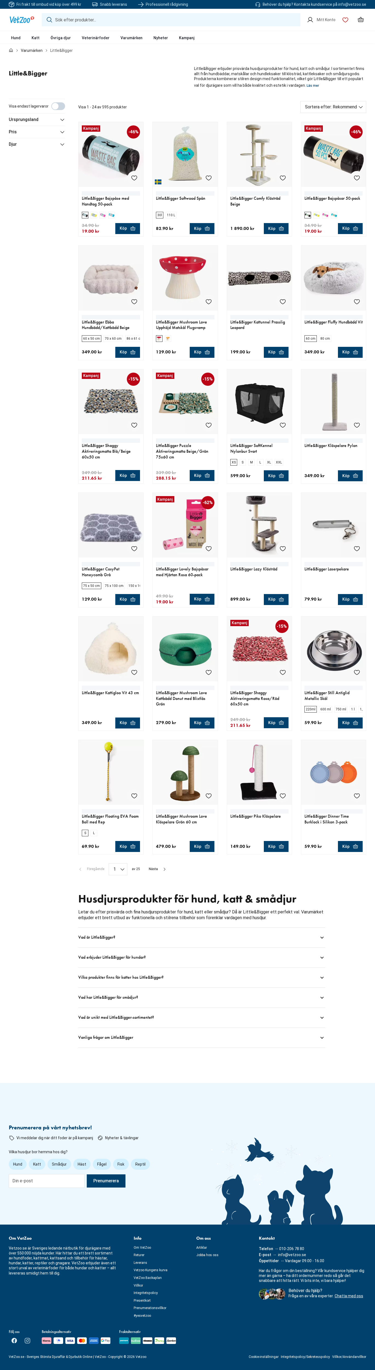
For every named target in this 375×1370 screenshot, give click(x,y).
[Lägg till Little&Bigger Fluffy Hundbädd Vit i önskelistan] (357, 301)
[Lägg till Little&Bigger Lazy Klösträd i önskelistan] (283, 548)
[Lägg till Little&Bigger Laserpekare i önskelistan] (357, 548)
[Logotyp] (22, 19)
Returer (139, 1255)
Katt (36, 38)
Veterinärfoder (96, 38)
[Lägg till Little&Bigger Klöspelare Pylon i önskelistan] (357, 425)
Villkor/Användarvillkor (349, 1357)
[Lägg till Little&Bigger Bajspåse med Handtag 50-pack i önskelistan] (134, 178)
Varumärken (131, 38)
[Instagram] (27, 1340)
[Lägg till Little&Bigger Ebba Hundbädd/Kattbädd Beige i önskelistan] (134, 301)
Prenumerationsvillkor (150, 1308)
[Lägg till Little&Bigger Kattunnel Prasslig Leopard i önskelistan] (283, 301)
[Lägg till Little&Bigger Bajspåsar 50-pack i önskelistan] (357, 178)
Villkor (138, 1285)
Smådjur (59, 1164)
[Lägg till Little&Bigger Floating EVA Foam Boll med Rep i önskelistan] (134, 796)
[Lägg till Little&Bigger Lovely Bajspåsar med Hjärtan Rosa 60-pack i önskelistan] (209, 548)
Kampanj (187, 38)
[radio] (85, 215)
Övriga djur (61, 38)
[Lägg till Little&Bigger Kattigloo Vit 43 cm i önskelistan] (134, 672)
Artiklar (201, 1248)
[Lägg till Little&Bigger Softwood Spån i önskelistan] (209, 178)
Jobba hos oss (207, 1255)
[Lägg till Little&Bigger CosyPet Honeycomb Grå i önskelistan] (134, 548)
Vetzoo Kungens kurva (150, 1270)
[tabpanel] (187, 573)
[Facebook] (14, 1340)
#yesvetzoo (142, 1316)
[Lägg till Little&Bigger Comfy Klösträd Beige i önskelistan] (283, 178)
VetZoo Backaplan (148, 1278)
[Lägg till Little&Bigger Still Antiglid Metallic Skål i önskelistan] (357, 672)
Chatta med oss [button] (349, 1296)
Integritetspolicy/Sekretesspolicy (305, 1357)
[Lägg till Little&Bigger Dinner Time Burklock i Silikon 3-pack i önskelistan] (357, 796)
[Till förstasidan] (11, 50)
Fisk (120, 1164)
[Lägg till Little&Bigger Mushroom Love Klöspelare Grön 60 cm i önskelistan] (209, 796)
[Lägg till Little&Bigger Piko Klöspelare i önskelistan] (283, 796)
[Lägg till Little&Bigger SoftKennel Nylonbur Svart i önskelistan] (283, 425)
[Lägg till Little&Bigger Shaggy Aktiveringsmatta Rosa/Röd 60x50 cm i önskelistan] (283, 672)
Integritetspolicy (146, 1293)
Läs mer (313, 86)
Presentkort (142, 1301)
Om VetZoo (142, 1248)
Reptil (140, 1164)
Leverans (140, 1263)
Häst (82, 1164)
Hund (16, 38)
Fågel (102, 1164)
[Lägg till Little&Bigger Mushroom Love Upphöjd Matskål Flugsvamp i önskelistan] (209, 301)
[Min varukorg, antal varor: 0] (360, 19)
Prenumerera (106, 1180)
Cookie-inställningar (264, 1357)
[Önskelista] (345, 19)
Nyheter (160, 38)
